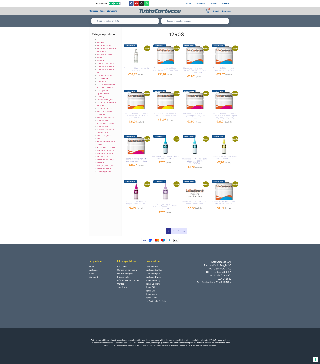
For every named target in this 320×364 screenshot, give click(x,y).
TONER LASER (104, 168)
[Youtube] (136, 3)
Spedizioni (122, 287)
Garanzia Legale (124, 273)
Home (188, 3)
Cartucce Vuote (104, 75)
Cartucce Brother (154, 270)
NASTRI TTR (102, 126)
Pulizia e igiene (104, 135)
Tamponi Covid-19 (105, 150)
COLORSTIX (102, 78)
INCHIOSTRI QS (104, 108)
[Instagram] (141, 3)
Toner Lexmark (153, 284)
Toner (103, 11)
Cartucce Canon (153, 277)
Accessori (101, 42)
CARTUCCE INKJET (106, 66)
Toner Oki (150, 287)
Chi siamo (200, 3)
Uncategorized (104, 171)
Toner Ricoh (151, 297)
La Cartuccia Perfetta (156, 301)
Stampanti (112, 11)
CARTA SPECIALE (105, 63)
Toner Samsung (153, 280)
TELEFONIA (102, 156)
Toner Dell (150, 290)
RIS (98, 138)
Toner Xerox (151, 294)
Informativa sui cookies (128, 280)
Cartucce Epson (153, 273)
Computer (101, 81)
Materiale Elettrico (105, 117)
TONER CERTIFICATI (106, 159)
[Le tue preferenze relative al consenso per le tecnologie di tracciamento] (315, 359)
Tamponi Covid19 (105, 153)
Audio (99, 57)
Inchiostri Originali (105, 99)
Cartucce (93, 11)
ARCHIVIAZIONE (104, 54)
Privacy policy (124, 277)
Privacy (225, 3)
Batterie (100, 60)
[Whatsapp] (146, 3)
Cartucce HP (152, 266)
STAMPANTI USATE (106, 147)
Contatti (213, 3)
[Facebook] (131, 3)
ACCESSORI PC (104, 45)
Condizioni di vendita (127, 270)
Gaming (100, 96)
